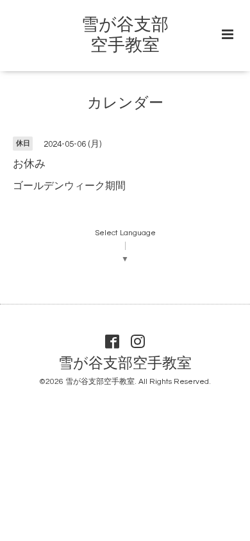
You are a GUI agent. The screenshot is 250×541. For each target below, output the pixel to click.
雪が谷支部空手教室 (125, 363)
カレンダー (125, 103)
